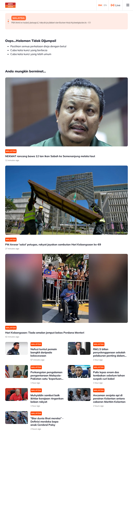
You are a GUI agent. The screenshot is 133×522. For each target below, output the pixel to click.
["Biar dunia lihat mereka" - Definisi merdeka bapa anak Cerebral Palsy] (16, 417)
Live (117, 5)
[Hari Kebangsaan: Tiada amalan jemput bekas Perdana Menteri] (66, 288)
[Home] (10, 5)
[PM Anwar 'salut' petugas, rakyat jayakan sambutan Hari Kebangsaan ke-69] (66, 200)
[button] (8, 19)
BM (100, 5)
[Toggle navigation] (128, 5)
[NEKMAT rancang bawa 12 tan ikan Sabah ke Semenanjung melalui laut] (66, 111)
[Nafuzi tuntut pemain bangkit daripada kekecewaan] (16, 348)
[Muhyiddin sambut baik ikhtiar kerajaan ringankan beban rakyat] (16, 394)
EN (105, 5)
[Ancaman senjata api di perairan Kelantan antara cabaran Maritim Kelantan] (79, 394)
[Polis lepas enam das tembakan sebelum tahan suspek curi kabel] (79, 371)
